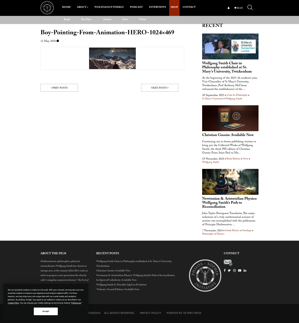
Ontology (247, 231)
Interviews (157, 7)
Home (66, 7)
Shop (174, 7)
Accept (46, 311)
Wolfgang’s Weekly (109, 7)
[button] (250, 7)
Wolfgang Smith (233, 99)
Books (67, 20)
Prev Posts (60, 88)
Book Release (233, 159)
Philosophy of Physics (213, 234)
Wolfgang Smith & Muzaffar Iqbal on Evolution (121, 285)
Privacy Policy (150, 313)
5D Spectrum (192, 313)
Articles (107, 20)
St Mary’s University (212, 99)
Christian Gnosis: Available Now (113, 271)
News (125, 20)
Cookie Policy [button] (13, 303)
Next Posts (159, 88)
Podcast (136, 7)
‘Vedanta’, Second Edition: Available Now (118, 290)
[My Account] (228, 8)
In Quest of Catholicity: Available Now (116, 280)
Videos (142, 20)
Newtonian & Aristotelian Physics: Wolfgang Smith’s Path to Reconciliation (135, 276)
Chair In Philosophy (237, 95)
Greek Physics (232, 231)
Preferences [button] (76, 303)
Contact (189, 7)
